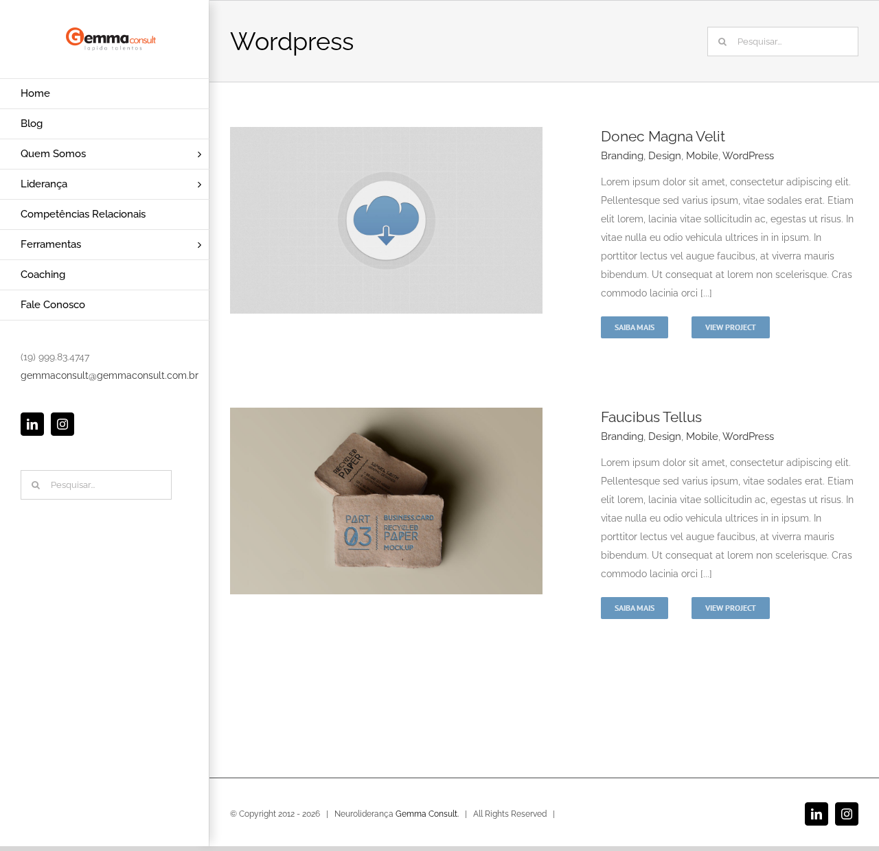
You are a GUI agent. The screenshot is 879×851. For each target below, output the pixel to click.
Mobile (702, 156)
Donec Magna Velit (663, 136)
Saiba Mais (634, 327)
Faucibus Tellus (651, 417)
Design (664, 156)
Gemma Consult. (427, 814)
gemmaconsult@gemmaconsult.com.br (109, 375)
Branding (622, 156)
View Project (730, 327)
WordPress (748, 156)
